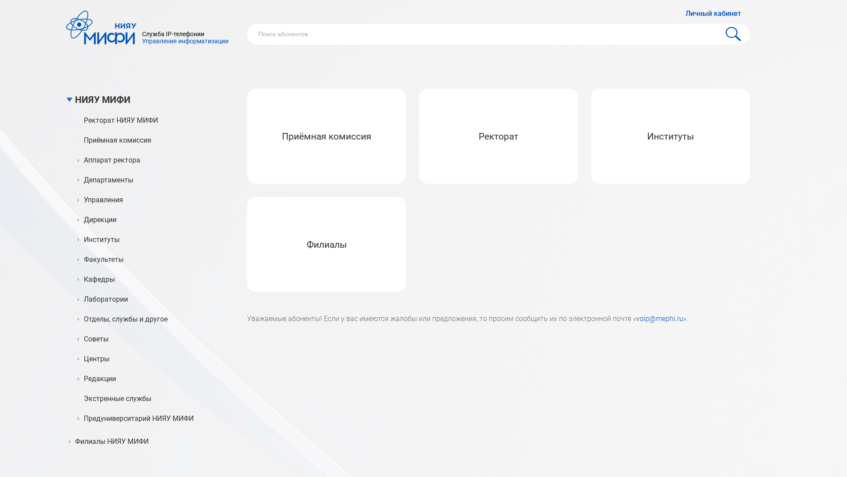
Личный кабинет (713, 13)
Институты (670, 136)
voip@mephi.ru (659, 318)
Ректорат (498, 136)
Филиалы (327, 244)
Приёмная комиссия (326, 136)
